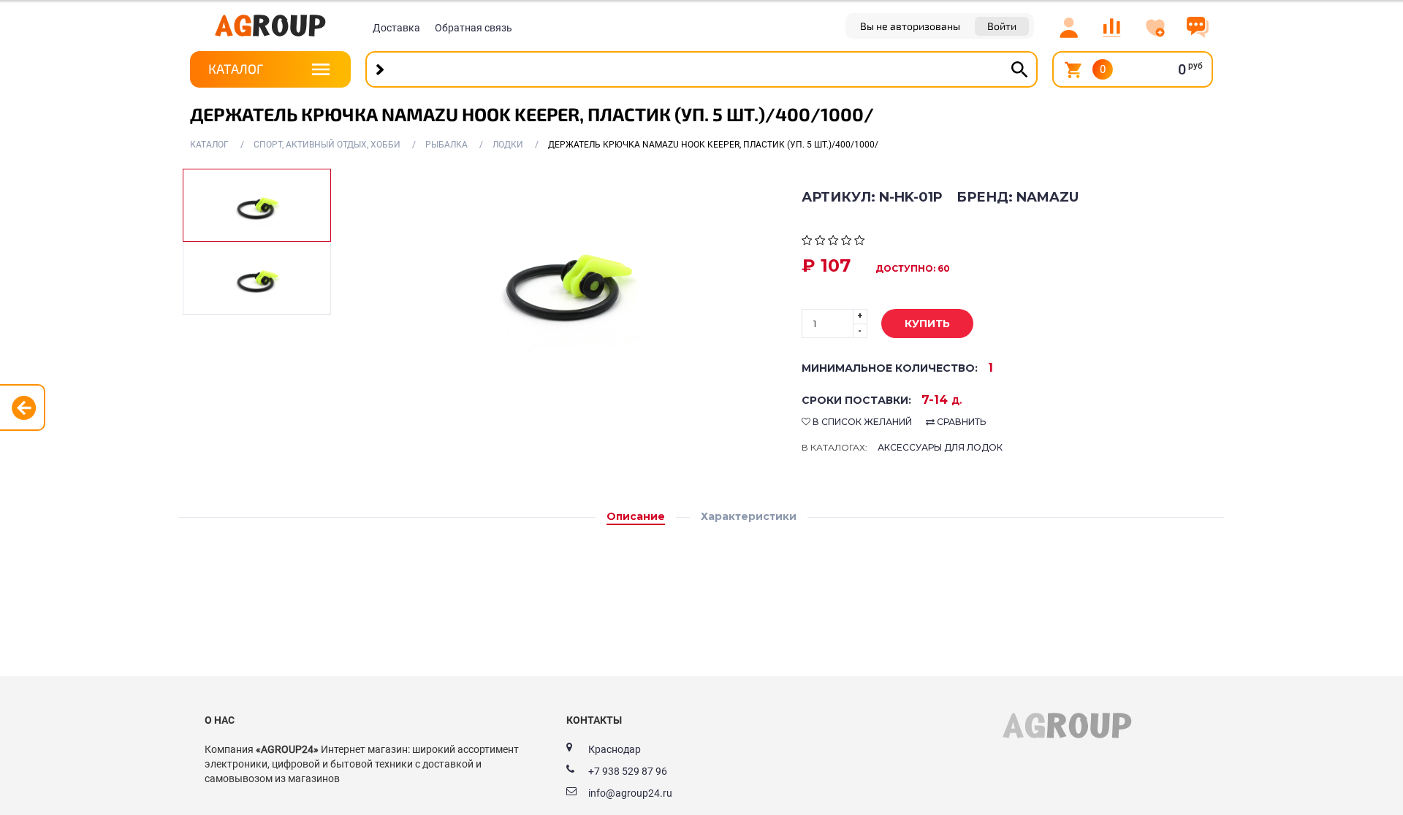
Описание (636, 516)
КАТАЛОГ (235, 69)
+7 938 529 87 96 (627, 771)
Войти (1001, 26)
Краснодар (614, 749)
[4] (846, 241)
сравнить (960, 421)
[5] (859, 241)
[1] (807, 241)
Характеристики (748, 516)
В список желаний (861, 421)
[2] (820, 241)
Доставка (396, 28)
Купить (927, 323)
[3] (833, 241)
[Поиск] (1019, 69)
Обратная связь (473, 28)
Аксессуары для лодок (940, 447)
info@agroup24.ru (630, 793)
